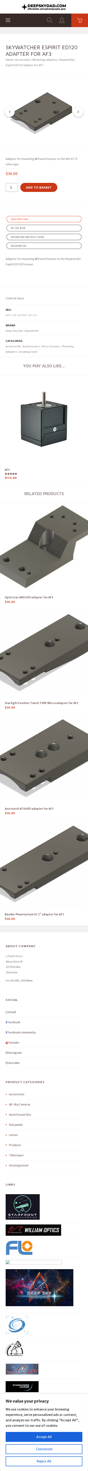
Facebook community (21, 1032)
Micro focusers (50, 346)
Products (15, 1145)
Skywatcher (31, 330)
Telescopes (16, 1155)
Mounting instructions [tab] (27, 236)
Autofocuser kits (20, 1114)
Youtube (13, 1042)
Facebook (13, 1022)
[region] (44, 1432)
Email (12, 1012)
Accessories (22, 59)
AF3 (37, 159)
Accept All (44, 1437)
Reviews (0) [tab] (18, 245)
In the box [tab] (18, 227)
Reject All (44, 1461)
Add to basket (39, 187)
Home (9, 59)
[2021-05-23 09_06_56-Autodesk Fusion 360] (44, 112)
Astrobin (14, 1063)
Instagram (15, 1052)
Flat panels (16, 1124)
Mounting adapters (45, 59)
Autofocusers (31, 346)
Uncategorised (28, 351)
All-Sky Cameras (19, 1104)
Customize (44, 1449)
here (29, 980)
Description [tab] (19, 219)
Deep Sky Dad (14, 330)
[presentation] (10, 112)
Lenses (13, 1135)
